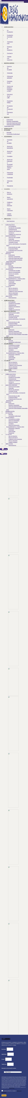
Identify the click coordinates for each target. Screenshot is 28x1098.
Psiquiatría (10, 186)
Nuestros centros (9, 63)
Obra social (7, 218)
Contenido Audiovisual (13, 134)
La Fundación (10, 31)
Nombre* (4, 1049)
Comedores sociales (9, 141)
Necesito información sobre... (9, 1068)
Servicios (6, 117)
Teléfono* (4, 1064)
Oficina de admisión (10, 77)
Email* (3, 1059)
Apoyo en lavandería (10, 147)
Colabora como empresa (9, 203)
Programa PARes (10, 101)
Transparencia (10, 42)
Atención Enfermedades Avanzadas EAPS (12, 125)
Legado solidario (9, 214)
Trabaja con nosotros (9, 58)
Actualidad (7, 130)
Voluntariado (8, 136)
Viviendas (9, 73)
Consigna (9, 156)
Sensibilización (8, 128)
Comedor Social (9, 82)
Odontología (10, 181)
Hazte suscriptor (10, 198)
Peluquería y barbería (10, 173)
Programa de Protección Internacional (10, 110)
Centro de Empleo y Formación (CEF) (10, 88)
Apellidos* (4, 1054)
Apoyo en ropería (9, 152)
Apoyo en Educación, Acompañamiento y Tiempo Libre (10, 164)
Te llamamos (6, 1039)
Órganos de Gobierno (9, 48)
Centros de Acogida (9, 68)
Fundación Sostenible (10, 36)
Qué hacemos (11, 221)
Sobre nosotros (8, 27)
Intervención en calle (10, 96)
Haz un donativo (9, 193)
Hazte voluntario (10, 209)
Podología (10, 177)
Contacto (10, 53)
